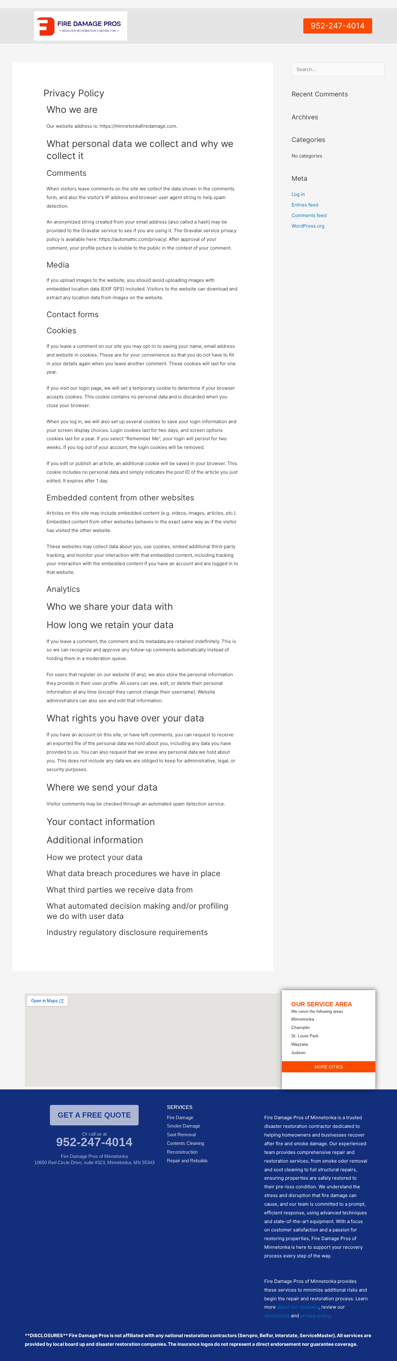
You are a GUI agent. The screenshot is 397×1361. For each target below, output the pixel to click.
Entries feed (305, 205)
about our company (298, 1307)
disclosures (277, 1316)
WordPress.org (308, 226)
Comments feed (309, 215)
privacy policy (315, 1316)
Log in (298, 194)
